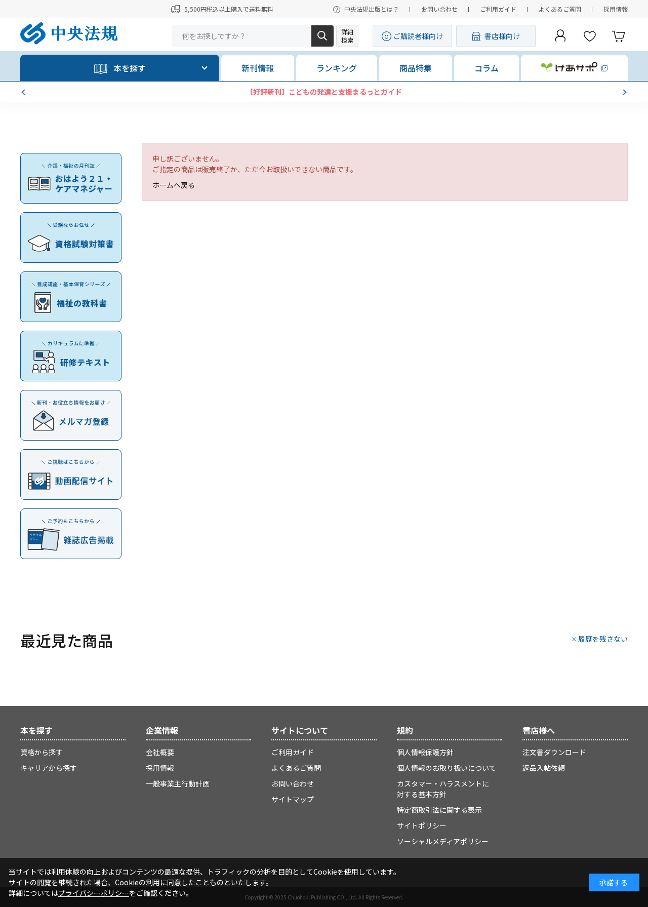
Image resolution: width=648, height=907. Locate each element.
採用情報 (615, 9)
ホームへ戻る (173, 185)
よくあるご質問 (560, 9)
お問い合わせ (439, 9)
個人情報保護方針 (425, 752)
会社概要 (160, 752)
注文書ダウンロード (554, 752)
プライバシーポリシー (93, 893)
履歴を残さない (603, 639)
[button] (24, 92)
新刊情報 (257, 68)
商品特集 (415, 68)
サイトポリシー (422, 825)
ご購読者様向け (418, 36)
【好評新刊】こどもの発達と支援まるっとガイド (324, 92)
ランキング (336, 68)
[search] (322, 36)
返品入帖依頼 (543, 768)
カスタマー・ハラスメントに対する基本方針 (443, 788)
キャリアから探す (48, 768)
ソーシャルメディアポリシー (443, 841)
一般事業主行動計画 (178, 783)
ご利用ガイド (498, 9)
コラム (486, 68)
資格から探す (41, 752)
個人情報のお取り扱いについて (446, 768)
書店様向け (502, 36)
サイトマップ (292, 799)
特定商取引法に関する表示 (439, 810)
